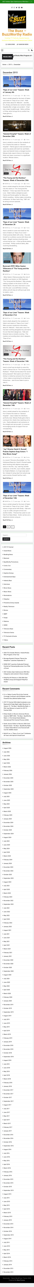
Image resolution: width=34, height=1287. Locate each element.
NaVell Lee (7, 95)
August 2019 (7, 1016)
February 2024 (8, 859)
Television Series (9, 632)
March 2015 (7, 1212)
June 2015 (7, 1201)
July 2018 (6, 1064)
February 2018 (8, 1082)
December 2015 (8, 1179)
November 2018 (8, 1049)
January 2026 (8, 774)
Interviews (7, 584)
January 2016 (8, 1175)
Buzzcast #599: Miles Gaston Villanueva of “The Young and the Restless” (16, 268)
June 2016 (7, 1157)
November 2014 (8, 1227)
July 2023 (6, 885)
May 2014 (7, 1250)
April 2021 (7, 945)
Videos (6, 640)
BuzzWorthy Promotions (11, 562)
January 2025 (8, 819)
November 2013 (8, 1272)
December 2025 (8, 778)
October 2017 (8, 1097)
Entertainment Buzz (9, 577)
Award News (7, 551)
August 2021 (7, 930)
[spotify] (19, 8)
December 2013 (8, 1268)
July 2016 (6, 1153)
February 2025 (8, 815)
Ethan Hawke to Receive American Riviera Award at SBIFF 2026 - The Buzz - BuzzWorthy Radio (17, 716)
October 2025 (8, 785)
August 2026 (7, 748)
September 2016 (9, 1146)
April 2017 (7, 1120)
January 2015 (8, 1220)
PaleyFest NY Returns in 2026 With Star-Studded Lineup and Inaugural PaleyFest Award (16, 680)
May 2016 (7, 1160)
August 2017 (7, 1105)
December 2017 (8, 1090)
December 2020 (8, 960)
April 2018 (7, 1075)
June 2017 (7, 1112)
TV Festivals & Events (10, 636)
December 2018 (8, 1045)
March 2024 (7, 856)
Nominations (8, 595)
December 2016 (8, 1134)
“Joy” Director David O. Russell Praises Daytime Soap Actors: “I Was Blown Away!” (15, 451)
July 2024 (6, 841)
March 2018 (7, 1079)
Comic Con (7, 565)
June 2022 (7, 912)
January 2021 (8, 956)
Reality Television (9, 606)
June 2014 (7, 1246)
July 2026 (6, 752)
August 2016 (7, 1149)
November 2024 (8, 826)
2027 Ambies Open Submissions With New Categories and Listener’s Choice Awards (15, 1)
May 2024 (7, 848)
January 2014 (8, 1264)
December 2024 (8, 822)
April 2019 (7, 1030)
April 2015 (7, 1209)
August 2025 (7, 793)
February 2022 (8, 923)
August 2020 (7, 975)
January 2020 (8, 1001)
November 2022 (8, 900)
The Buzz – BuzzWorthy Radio (17, 33)
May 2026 (7, 759)
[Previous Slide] (29, 1)
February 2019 (8, 1038)
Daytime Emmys (9, 573)
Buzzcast (7, 261)
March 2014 (7, 1257)
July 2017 (6, 1108)
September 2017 (9, 1101)
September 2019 (9, 1012)
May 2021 (7, 941)
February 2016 (8, 1172)
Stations (6, 621)
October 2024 (8, 830)
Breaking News (8, 554)
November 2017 (8, 1094)
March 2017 (7, 1123)
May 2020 (7, 986)
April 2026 (7, 763)
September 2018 (9, 1056)
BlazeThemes (21, 1280)
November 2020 (8, 964)
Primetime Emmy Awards (11, 603)
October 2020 (8, 967)
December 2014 (8, 1224)
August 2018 (7, 1060)
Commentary (8, 569)
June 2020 (7, 982)
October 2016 (8, 1142)
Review (6, 610)
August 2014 (7, 1238)
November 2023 (8, 871)
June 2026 (7, 756)
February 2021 (8, 952)
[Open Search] (28, 50)
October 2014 (8, 1231)
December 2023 (8, 867)
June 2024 (7, 845)
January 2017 (8, 1131)
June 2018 (7, 1068)
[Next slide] (31, 1)
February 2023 (8, 897)
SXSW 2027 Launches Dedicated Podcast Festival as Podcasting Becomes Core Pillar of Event (17, 666)
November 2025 (8, 781)
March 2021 (7, 949)
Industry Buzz (8, 580)
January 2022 (8, 926)
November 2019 (8, 1004)
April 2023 (7, 889)
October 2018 (8, 1053)
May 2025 (7, 804)
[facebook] (12, 8)
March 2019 (7, 1034)
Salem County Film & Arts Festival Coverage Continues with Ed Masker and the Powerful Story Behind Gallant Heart (17, 696)
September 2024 (9, 833)
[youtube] (21, 8)
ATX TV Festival (8, 547)
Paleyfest (6, 599)
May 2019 (7, 1027)
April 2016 (7, 1164)
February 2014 (8, 1261)
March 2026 (7, 767)
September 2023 (9, 878)
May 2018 (7, 1071)
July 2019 (6, 1019)
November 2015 (8, 1183)
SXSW (5, 625)
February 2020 (8, 997)
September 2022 (9, 904)
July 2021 (6, 934)
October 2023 (8, 874)
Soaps (6, 85)
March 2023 (7, 893)
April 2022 (7, 919)
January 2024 (8, 863)
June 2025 (7, 800)
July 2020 (6, 978)
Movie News (7, 445)
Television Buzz (8, 629)
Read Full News (7, 116)
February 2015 (8, 1216)
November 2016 (8, 1138)
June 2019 (7, 1023)
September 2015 (9, 1190)
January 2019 (8, 1042)
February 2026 (8, 770)
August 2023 (7, 882)
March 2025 (7, 811)
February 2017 (8, 1127)
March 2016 (7, 1168)
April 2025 (7, 807)
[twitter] (16, 8)
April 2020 (7, 990)
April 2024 (7, 852)
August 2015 (7, 1194)
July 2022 (6, 908)
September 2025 (9, 789)
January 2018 (8, 1086)
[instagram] (14, 8)
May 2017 (7, 1116)
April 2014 (7, 1253)
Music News (7, 591)
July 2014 (6, 1242)
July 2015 (6, 1198)
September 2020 (9, 971)
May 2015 (7, 1205)
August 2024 (7, 837)
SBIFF (5, 614)
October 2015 (8, 1186)
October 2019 (8, 1008)
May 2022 (7, 915)
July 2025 (6, 796)
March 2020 (7, 993)
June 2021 (7, 938)
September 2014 (9, 1235)
